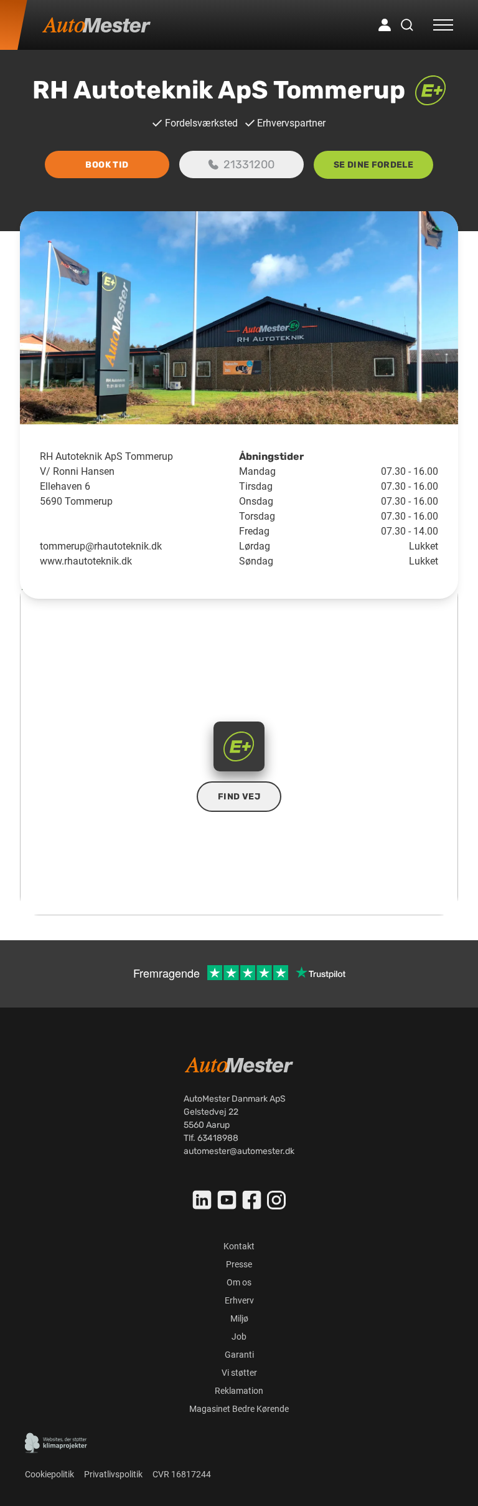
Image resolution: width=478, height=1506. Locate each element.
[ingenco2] (56, 1443)
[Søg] (407, 25)
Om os (239, 1282)
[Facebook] (252, 1200)
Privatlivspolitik (113, 1474)
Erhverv (239, 1300)
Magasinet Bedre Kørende (239, 1409)
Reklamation (239, 1391)
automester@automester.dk (239, 1151)
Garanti (239, 1355)
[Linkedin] (202, 1200)
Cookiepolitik (49, 1474)
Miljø (239, 1318)
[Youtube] (227, 1200)
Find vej (239, 796)
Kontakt (239, 1246)
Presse (239, 1264)
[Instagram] (276, 1200)
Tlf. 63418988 (211, 1138)
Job (239, 1337)
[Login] (384, 25)
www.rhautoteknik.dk (86, 561)
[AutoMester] (96, 24)
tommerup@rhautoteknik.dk (101, 546)
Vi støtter (239, 1373)
